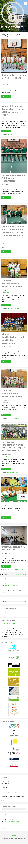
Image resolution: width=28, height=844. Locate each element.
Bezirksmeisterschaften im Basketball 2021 (13, 76)
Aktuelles (10, 100)
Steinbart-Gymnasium (12, 26)
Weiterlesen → (5, 96)
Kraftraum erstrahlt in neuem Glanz (13, 548)
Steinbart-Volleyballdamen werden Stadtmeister (12, 283)
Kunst (13, 569)
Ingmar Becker (6, 292)
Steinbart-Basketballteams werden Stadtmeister (12, 393)
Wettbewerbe (17, 308)
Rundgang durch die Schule (8, 623)
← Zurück (18, 574)
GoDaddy (17, 841)
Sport (13, 100)
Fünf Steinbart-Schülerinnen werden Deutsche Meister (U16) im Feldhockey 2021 (13, 446)
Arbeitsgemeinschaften (13, 364)
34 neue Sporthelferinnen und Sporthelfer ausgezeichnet (12, 338)
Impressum (14, 835)
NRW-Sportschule (15, 418)
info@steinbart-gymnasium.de (12, 585)
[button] (25, 2)
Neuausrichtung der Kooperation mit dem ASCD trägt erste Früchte (12, 110)
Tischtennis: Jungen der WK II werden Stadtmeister (13, 177)
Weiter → (25, 574)
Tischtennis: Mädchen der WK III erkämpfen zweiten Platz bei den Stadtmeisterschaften (12, 231)
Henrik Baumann (6, 84)
